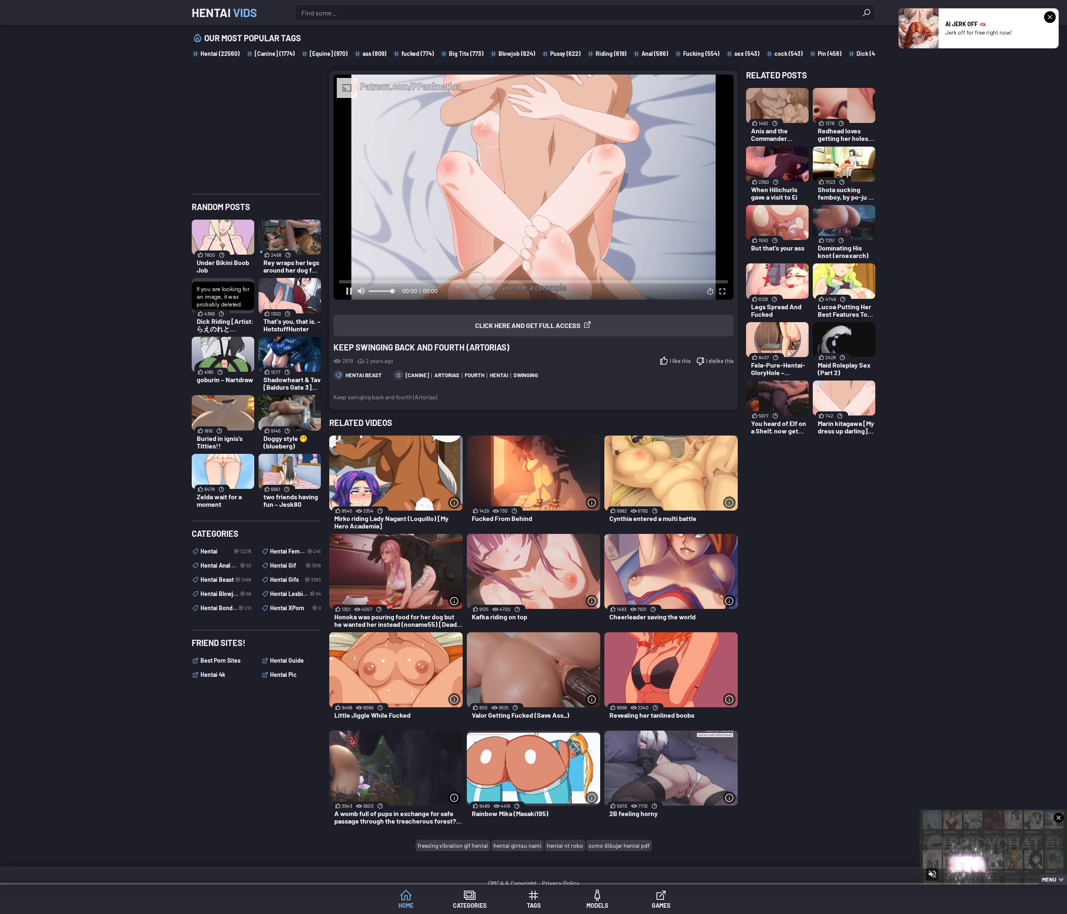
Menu (1049, 879)
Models (597, 905)
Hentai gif (295, 565)
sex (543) (746, 53)
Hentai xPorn (295, 607)
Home (405, 905)
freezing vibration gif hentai (453, 845)
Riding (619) (611, 53)
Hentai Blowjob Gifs (225, 593)
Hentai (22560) (220, 53)
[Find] (866, 12)
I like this (680, 361)
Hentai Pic (283, 674)
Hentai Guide (287, 660)
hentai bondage (225, 607)
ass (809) (374, 53)
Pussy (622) (565, 53)
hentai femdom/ (295, 551)
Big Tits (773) (466, 53)
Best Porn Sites (220, 660)
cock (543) (788, 53)
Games (661, 905)
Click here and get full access (528, 325)
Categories (469, 905)
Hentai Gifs (295, 579)
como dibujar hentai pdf (619, 845)
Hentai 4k (212, 674)
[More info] (454, 502)
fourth (474, 375)
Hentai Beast (364, 375)
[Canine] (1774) (275, 53)
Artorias (446, 375)
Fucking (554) (701, 53)
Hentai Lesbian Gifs (295, 593)
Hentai (224, 12)
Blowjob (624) (516, 53)
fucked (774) (417, 53)
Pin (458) (830, 53)
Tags (534, 905)
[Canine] (417, 375)
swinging (525, 375)
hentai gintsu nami (517, 845)
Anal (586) (654, 53)
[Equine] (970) (329, 53)
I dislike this (720, 361)
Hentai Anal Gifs (225, 565)
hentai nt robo (565, 845)
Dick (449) (870, 53)
